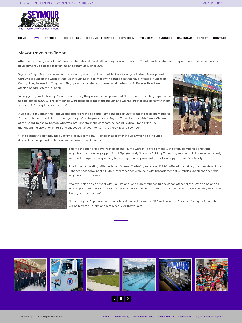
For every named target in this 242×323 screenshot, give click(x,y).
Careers (105, 316)
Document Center (100, 38)
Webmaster (184, 316)
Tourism (146, 38)
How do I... (127, 38)
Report (202, 38)
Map (219, 3)
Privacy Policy (121, 316)
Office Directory (43, 3)
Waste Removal (66, 3)
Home (22, 38)
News (35, 38)
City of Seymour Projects (209, 316)
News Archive (166, 316)
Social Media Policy (143, 316)
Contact (220, 38)
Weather (208, 3)
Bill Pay (24, 3)
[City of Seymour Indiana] (39, 20)
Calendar (184, 38)
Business (165, 38)
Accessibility (86, 3)
